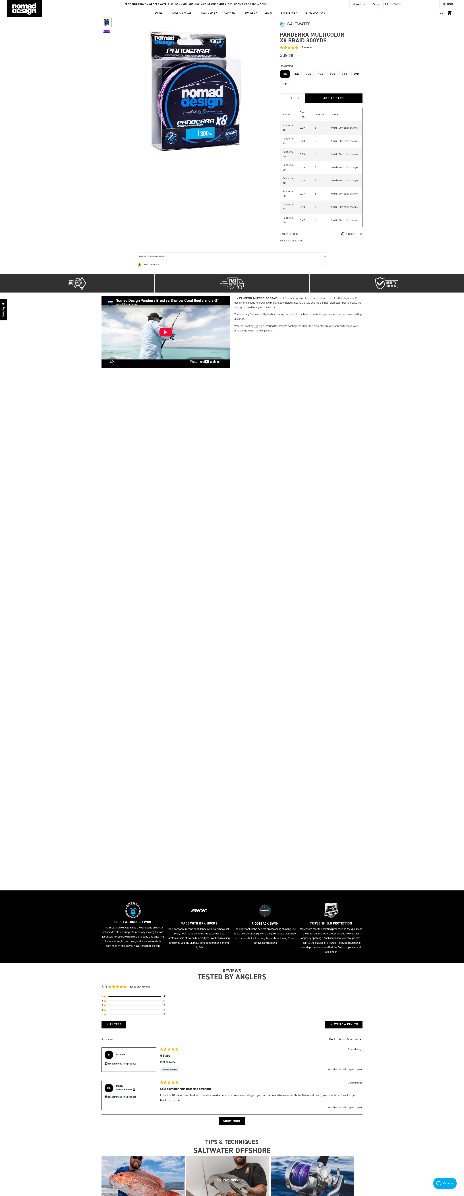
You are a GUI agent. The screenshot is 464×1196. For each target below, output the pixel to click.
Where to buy (360, 4)
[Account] (442, 13)
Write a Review (347, 1025)
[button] (321, 47)
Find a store (354, 234)
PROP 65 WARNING (151, 264)
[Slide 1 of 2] (106, 22)
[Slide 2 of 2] (106, 31)
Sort (332, 1039)
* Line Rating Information (151, 256)
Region (376, 4)
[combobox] (407, 4)
